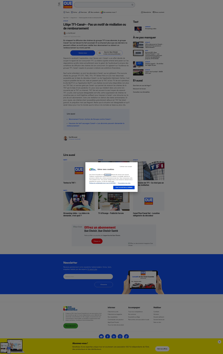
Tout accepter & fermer (123, 187)
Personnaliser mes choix (124, 183)
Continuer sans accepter (126, 166)
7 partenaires (107, 174)
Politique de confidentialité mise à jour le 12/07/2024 (102, 183)
